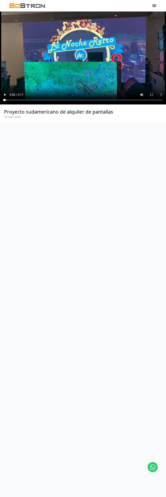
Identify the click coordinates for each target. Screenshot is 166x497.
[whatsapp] (153, 467)
